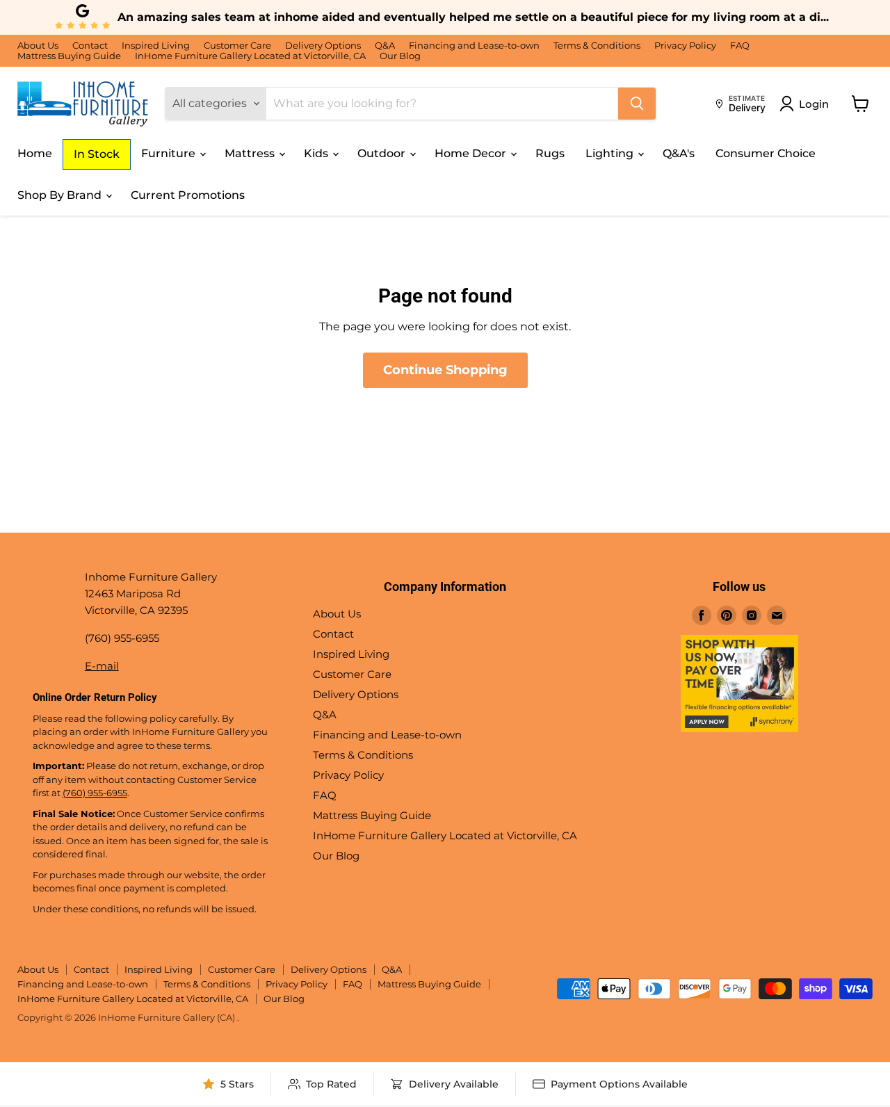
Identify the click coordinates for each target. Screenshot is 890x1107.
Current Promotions (188, 195)
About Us (37, 45)
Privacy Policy (685, 45)
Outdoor (382, 153)
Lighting (610, 153)
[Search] (637, 104)
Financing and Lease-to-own (474, 45)
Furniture (169, 153)
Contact (90, 45)
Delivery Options (323, 45)
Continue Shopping (445, 370)
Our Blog (400, 56)
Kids (317, 153)
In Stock (97, 154)
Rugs (550, 153)
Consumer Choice (765, 153)
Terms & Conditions (596, 45)
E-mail (102, 665)
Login (814, 104)
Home (34, 153)
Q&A (385, 45)
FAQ (740, 45)
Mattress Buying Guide (69, 56)
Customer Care (237, 45)
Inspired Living (156, 45)
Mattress (251, 153)
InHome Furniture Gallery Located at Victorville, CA (250, 56)
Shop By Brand (60, 195)
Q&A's (679, 153)
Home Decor (472, 153)
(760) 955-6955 (95, 792)
